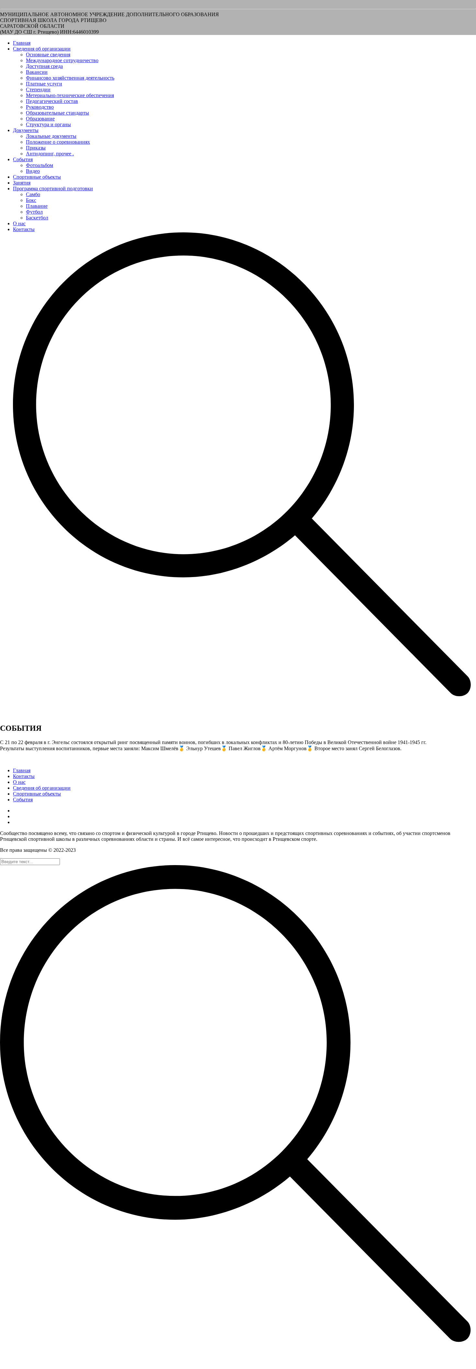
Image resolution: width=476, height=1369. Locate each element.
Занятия (21, 182)
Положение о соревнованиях (58, 142)
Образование (40, 118)
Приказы (36, 147)
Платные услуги (44, 83)
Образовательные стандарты (57, 113)
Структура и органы (48, 124)
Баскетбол (37, 217)
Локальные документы (51, 136)
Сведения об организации (42, 48)
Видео (33, 171)
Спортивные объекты (37, 177)
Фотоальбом (39, 165)
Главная (21, 43)
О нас (19, 223)
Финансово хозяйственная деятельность (70, 78)
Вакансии (37, 72)
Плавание (37, 206)
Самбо (33, 194)
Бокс (31, 200)
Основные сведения (48, 54)
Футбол (34, 212)
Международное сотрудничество (62, 60)
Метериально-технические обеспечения (70, 95)
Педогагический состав (52, 101)
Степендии (38, 89)
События (23, 159)
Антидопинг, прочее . (50, 153)
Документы (26, 130)
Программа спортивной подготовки (53, 188)
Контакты (24, 229)
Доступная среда (44, 66)
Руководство (40, 107)
